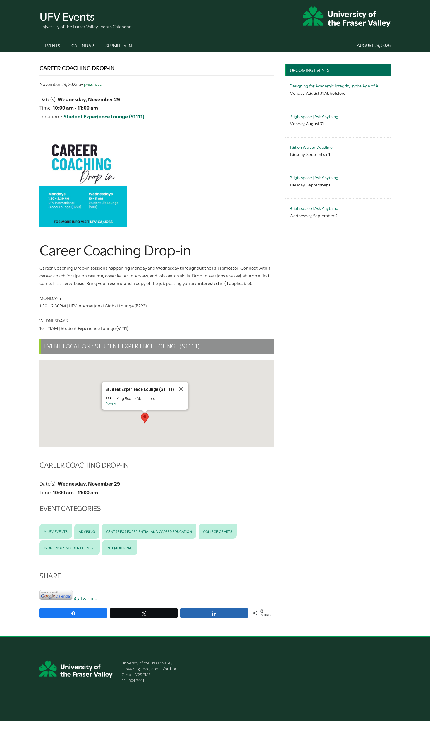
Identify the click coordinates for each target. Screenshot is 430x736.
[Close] (181, 389)
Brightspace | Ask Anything (314, 116)
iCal (78, 598)
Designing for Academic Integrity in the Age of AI (334, 85)
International (119, 547)
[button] (145, 418)
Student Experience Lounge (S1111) (103, 116)
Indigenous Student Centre (69, 547)
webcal (91, 598)
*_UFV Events (56, 531)
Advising (87, 531)
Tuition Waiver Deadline (311, 147)
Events (110, 404)
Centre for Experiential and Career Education (149, 531)
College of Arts (217, 531)
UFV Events (67, 16)
